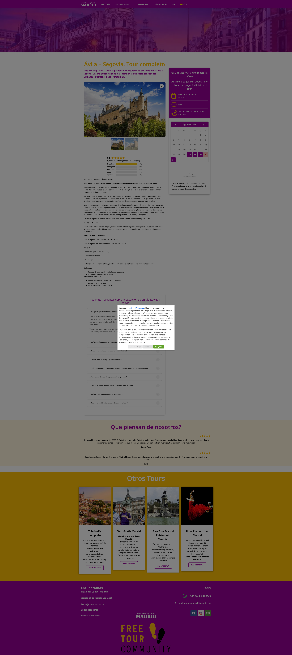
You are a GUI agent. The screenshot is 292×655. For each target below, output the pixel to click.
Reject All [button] (148, 347)
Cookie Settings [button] (135, 347)
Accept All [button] (158, 347)
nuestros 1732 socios (136, 308)
